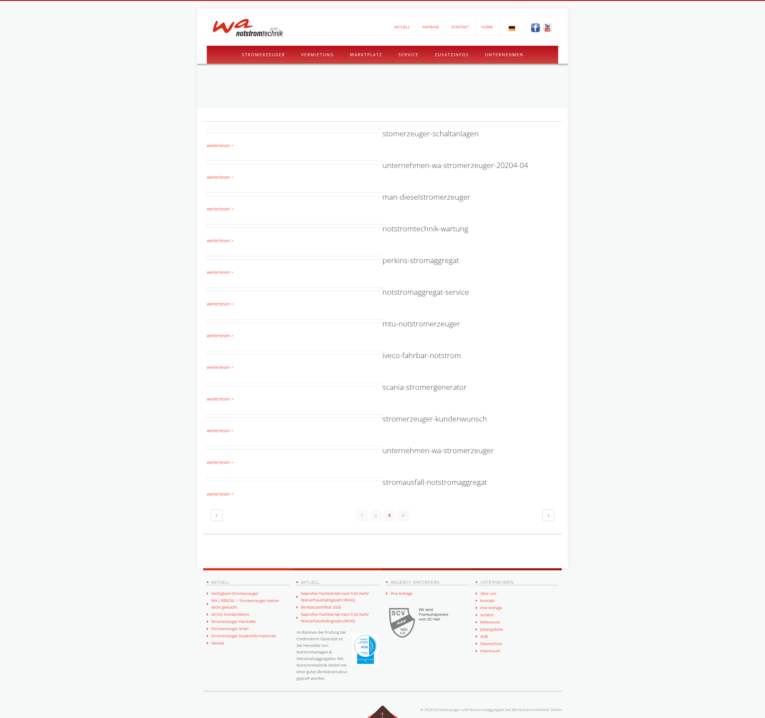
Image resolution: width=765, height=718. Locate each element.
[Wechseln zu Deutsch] (512, 28)
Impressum (490, 650)
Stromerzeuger (263, 54)
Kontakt (460, 27)
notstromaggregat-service (425, 292)
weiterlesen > (220, 145)
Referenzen (490, 622)
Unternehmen (504, 54)
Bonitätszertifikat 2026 (321, 607)
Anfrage (430, 27)
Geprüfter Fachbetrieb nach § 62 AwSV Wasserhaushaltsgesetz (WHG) (335, 597)
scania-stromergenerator (424, 387)
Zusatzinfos (452, 54)
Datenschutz (491, 643)
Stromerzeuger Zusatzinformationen (243, 635)
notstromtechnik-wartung (425, 228)
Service (408, 54)
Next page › (548, 515)
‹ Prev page (217, 515)
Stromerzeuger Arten (230, 628)
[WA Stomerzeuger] (248, 28)
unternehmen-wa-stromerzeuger (438, 450)
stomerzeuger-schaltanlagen (430, 133)
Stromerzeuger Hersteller (233, 621)
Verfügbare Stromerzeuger (234, 593)
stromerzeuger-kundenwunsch (434, 418)
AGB (484, 636)
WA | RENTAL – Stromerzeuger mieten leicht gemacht (245, 604)
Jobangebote (491, 629)
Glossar (217, 643)
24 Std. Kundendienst (230, 614)
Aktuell (402, 27)
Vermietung (317, 54)
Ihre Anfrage (401, 593)
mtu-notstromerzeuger (421, 323)
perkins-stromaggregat (420, 260)
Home (487, 27)
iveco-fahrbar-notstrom (421, 355)
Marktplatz (366, 54)
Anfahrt (487, 615)
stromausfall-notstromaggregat (434, 482)
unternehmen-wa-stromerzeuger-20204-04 (455, 165)
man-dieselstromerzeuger (426, 197)
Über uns (488, 593)
